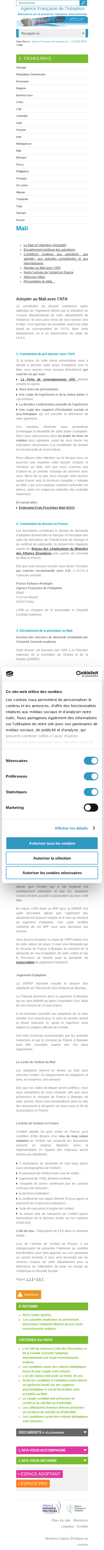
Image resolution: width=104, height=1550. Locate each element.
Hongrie (21, 129)
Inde (18, 136)
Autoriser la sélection (52, 858)
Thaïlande (22, 199)
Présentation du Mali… (39, 281)
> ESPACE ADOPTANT (38, 1474)
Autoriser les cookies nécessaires (52, 873)
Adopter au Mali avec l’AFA (42, 268)
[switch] (91, 776)
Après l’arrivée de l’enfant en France (48, 272)
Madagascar (24, 143)
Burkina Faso (24, 95)
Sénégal (21, 67)
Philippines (22, 171)
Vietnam (21, 212)
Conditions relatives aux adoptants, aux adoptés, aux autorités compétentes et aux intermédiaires (56, 258)
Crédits (82, 1526)
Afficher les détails (71, 828)
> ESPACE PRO (32, 1483)
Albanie (20, 192)
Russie (20, 220)
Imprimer (31, 1294)
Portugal (21, 178)
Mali (18, 150)
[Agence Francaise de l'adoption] (52, 21)
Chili (18, 109)
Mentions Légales (58, 1538)
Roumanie (22, 81)
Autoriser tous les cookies (52, 843)
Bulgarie (21, 88)
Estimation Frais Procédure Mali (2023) (47, 508)
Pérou (19, 164)
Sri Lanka (22, 185)
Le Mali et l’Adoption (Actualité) (45, 245)
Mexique (21, 157)
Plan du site (61, 1520)
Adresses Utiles (34, 277)
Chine (19, 102)
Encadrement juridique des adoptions (49, 249)
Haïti (19, 122)
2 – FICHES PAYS (77, 41)
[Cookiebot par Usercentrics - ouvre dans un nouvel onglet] (76, 674)
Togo (19, 206)
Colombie (22, 115)
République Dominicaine (30, 74)
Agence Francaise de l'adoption (48, 41)
